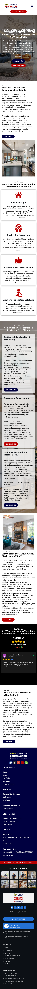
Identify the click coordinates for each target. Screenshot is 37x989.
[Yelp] (21, 907)
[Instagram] (15, 907)
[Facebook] (12, 907)
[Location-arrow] (18, 907)
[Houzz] (25, 907)
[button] (32, 6)
